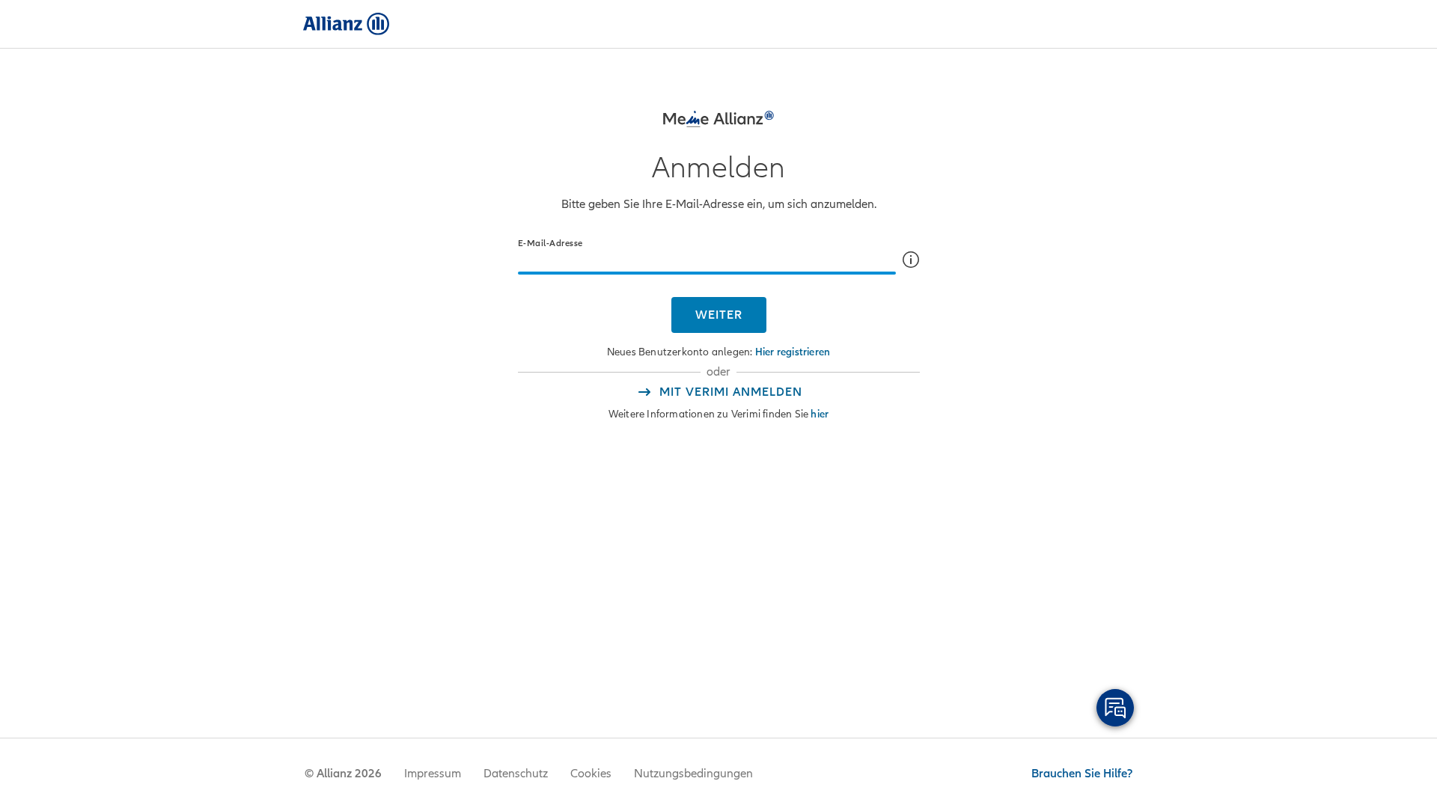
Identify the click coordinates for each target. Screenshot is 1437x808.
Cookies (590, 773)
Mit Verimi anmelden (730, 392)
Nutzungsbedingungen (693, 773)
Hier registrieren (792, 352)
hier (820, 414)
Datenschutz (515, 773)
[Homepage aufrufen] (346, 24)
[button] (911, 260)
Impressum (432, 773)
